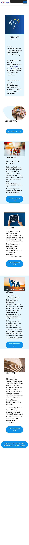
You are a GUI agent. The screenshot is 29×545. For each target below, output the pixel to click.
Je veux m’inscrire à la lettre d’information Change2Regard (14, 444)
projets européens (12, 67)
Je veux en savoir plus (14, 199)
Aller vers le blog (14, 131)
